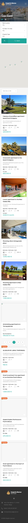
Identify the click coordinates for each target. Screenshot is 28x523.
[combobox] (14, 25)
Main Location (6, 23)
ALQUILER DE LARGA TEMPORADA (14, 350)
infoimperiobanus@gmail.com (11, 512)
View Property (14, 110)
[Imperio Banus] (8, 5)
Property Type (6, 34)
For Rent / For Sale (7, 28)
